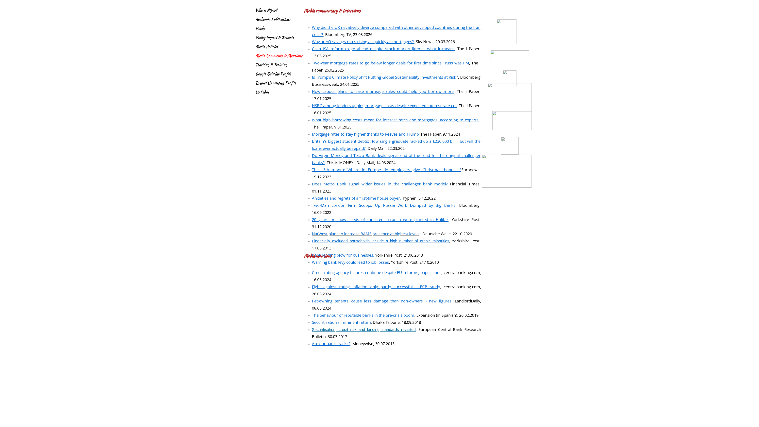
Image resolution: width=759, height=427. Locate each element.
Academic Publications (272, 19)
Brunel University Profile (275, 83)
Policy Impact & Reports (274, 37)
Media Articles (266, 46)
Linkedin (262, 92)
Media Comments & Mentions (278, 56)
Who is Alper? (266, 10)
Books (260, 28)
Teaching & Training (271, 65)
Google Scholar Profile (273, 74)
